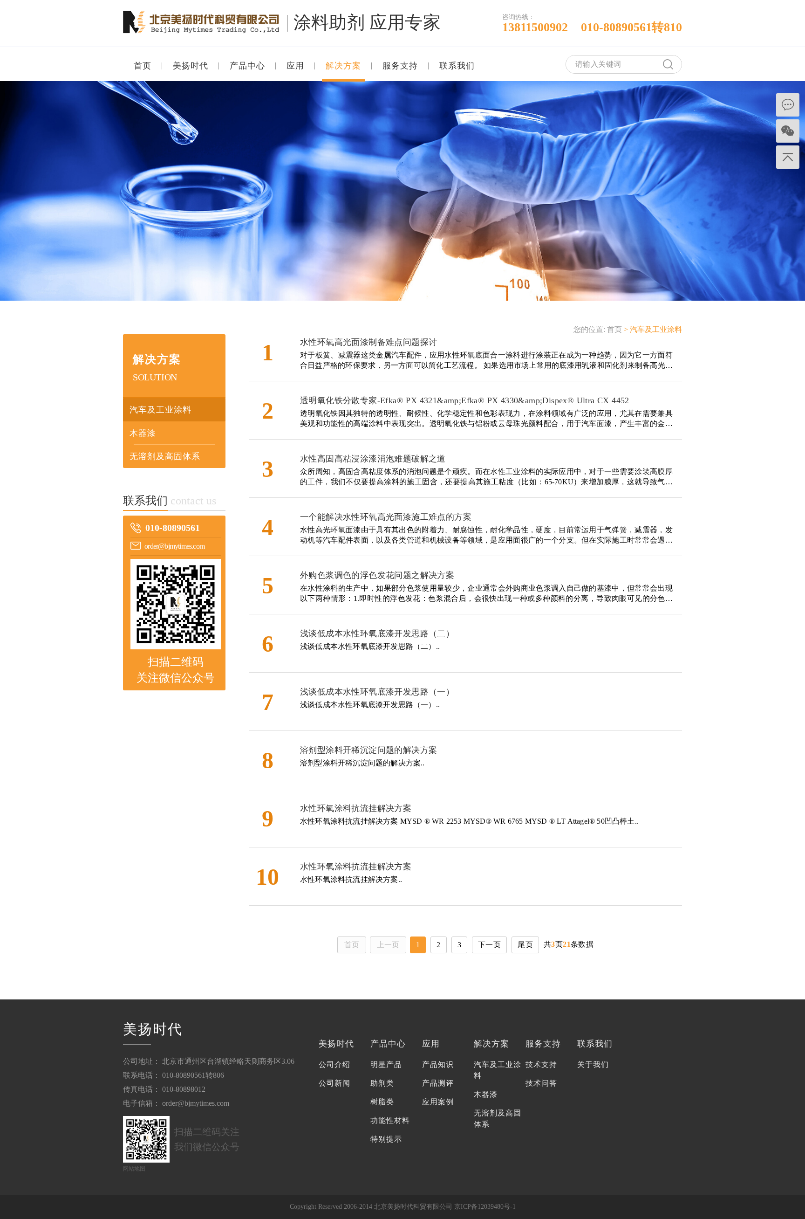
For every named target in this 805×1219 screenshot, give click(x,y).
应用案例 (438, 1102)
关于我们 (593, 1064)
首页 (142, 65)
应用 (295, 65)
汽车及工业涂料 (160, 409)
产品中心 (247, 65)
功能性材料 (390, 1120)
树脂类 (382, 1102)
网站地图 (134, 1168)
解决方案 (343, 65)
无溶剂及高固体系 (165, 456)
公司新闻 (334, 1083)
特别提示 (386, 1139)
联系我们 (457, 65)
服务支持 (400, 65)
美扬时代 (190, 65)
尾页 (525, 945)
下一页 (489, 945)
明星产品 (386, 1064)
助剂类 (382, 1083)
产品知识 (438, 1064)
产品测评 (438, 1083)
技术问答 (541, 1083)
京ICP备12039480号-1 (485, 1206)
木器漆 (143, 433)
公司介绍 (334, 1064)
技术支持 (541, 1064)
